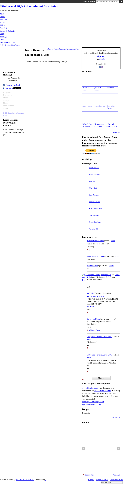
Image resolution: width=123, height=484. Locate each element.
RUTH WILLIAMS (95, 296)
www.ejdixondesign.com (93, 401)
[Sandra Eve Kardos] (85, 212)
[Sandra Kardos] (85, 219)
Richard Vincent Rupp (95, 241)
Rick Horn (110, 88)
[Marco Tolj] (85, 191)
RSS (83, 380)
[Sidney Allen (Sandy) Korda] (112, 117)
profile (116, 256)
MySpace (9, 88)
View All (116, 132)
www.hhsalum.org (90, 388)
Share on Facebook (13, 85)
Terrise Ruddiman (95, 222)
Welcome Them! (94, 330)
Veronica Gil (93, 229)
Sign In (92, 2)
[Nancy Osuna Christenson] (100, 117)
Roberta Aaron (92, 266)
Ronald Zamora (94, 202)
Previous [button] (83, 448)
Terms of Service (116, 480)
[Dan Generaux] (85, 171)
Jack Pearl (92, 181)
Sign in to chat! (106, 482)
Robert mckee (106, 275)
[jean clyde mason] (100, 81)
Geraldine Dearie (93, 275)
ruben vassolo (87, 106)
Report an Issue (102, 480)
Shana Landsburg (93, 319)
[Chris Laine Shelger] (112, 99)
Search (121, 1)
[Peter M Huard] (85, 198)
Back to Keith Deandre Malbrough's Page (63, 49)
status (113, 241)
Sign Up (86, 2)
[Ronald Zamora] (85, 205)
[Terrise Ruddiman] (85, 225)
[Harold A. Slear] (88, 81)
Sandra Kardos (94, 215)
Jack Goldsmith (94, 175)
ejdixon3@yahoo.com (91, 404)
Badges (91, 480)
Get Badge (116, 417)
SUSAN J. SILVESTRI (25, 480)
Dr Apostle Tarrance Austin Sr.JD (99, 337)
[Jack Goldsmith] (85, 178)
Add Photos (89, 475)
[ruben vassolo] (88, 99)
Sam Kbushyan (100, 106)
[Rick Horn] (112, 81)
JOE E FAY (91, 293)
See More (90, 306)
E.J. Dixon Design (102, 390)
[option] (101, 448)
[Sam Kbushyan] (100, 99)
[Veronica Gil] (85, 232)
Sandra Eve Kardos (95, 209)
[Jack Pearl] (85, 185)
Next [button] (118, 448)
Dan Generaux (94, 168)
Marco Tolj (93, 188)
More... (101, 378)
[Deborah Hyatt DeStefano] (88, 117)
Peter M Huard (94, 195)
